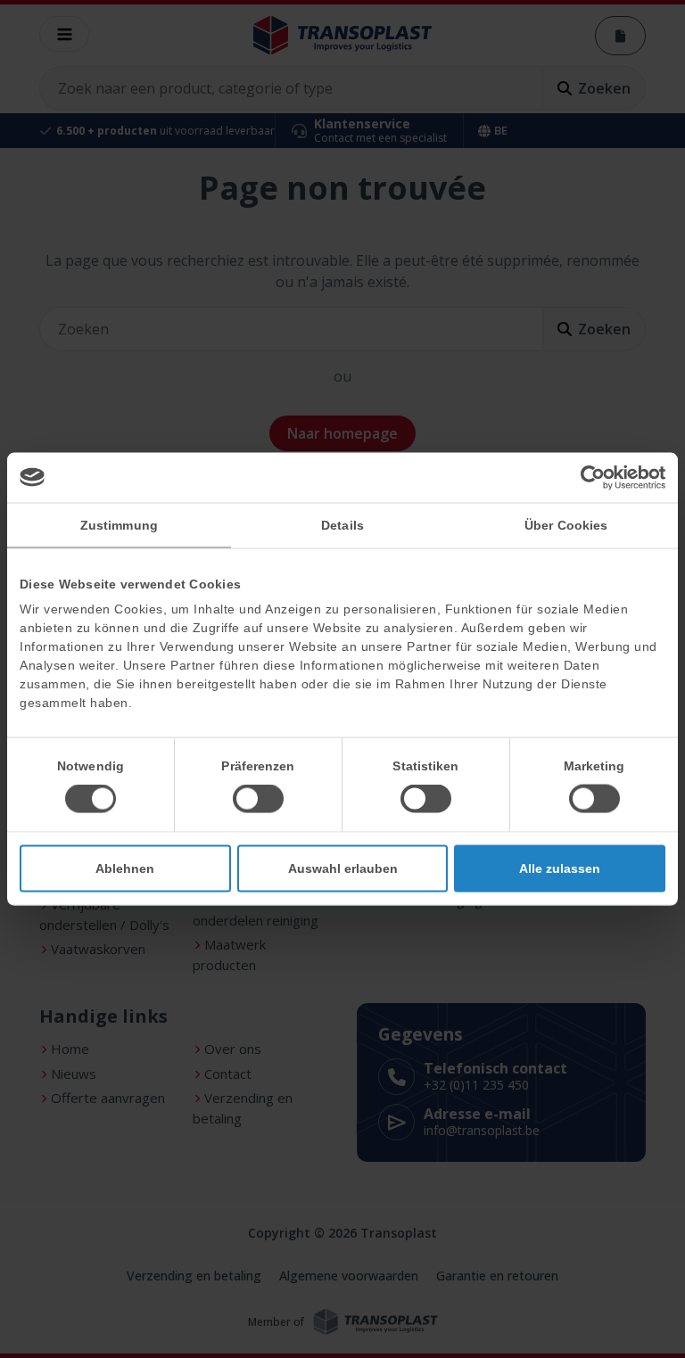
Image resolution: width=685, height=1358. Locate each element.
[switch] (258, 799)
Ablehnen (124, 868)
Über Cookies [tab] (565, 524)
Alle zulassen (559, 868)
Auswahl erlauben (343, 868)
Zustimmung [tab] (119, 524)
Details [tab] (342, 524)
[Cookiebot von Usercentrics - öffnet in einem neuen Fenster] (587, 477)
